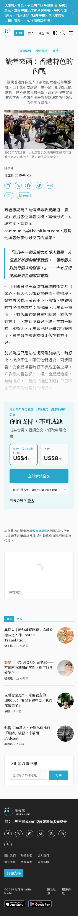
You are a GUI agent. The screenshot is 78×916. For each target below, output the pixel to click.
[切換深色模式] (55, 33)
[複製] (7, 185)
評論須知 (15, 592)
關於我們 (10, 855)
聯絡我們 (26, 855)
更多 (19, 619)
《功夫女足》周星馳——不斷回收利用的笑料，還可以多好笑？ (29, 667)
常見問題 (10, 862)
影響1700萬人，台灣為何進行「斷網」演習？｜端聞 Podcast (27, 733)
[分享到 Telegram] (39, 185)
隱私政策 (51, 891)
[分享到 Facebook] (28, 185)
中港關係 (42, 50)
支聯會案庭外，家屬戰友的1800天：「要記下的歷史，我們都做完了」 (28, 700)
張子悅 (8, 646)
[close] (72, 12)
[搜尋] (62, 33)
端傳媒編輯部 (38, 530)
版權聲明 (26, 862)
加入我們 (43, 855)
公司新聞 (43, 862)
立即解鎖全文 (39, 476)
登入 (31, 500)
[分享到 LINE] (49, 185)
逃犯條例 (25, 50)
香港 (55, 50)
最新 (9, 619)
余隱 (7, 711)
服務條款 (66, 891)
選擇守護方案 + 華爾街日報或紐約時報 (35, 489)
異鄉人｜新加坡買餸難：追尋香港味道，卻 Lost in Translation (28, 635)
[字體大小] (41, 33)
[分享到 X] (18, 185)
